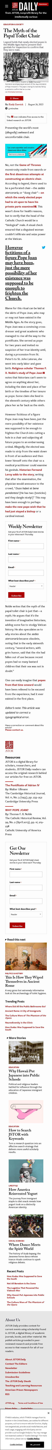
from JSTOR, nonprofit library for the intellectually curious (26, 14)
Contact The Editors (16, 1363)
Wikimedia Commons (15, 92)
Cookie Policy (27, 1408)
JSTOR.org (9, 1403)
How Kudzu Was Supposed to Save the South (24, 1028)
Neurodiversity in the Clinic (19, 1022)
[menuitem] (43, 4)
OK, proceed (35, 1444)
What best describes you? (21, 580)
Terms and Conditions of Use (30, 1403)
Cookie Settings (16, 1444)
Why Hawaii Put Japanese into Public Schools (24, 1076)
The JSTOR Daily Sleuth (18, 1381)
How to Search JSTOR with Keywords (20, 1135)
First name (14, 540)
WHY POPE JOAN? (16, 810)
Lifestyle (13, 1185)
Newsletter (43, 4)
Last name (14, 554)
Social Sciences (16, 1240)
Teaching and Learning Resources (23, 1385)
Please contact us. (14, 729)
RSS (7, 1394)
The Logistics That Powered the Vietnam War (23, 1289)
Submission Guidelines (17, 1372)
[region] (26, 1429)
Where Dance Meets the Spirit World (24, 1247)
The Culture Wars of (25, 1017)
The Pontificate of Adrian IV (22, 785)
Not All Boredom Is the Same (21, 1283)
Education (14, 1067)
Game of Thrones (30, 165)
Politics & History (14, 973)
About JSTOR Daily (15, 1359)
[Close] (48, 1413)
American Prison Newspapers (21, 1390)
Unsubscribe (12, 1377)
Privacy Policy (11, 1408)
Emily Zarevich (16, 105)
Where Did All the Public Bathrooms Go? (25, 1006)
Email (11, 567)
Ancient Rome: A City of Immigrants (23, 1010)
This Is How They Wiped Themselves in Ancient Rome (24, 982)
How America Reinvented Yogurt (23, 1192)
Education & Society (13, 24)
